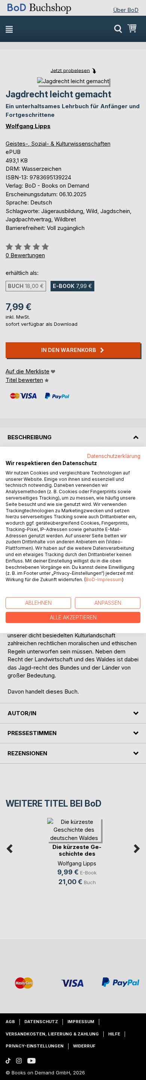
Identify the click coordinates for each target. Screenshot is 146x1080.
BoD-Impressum (104, 579)
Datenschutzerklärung (113, 456)
